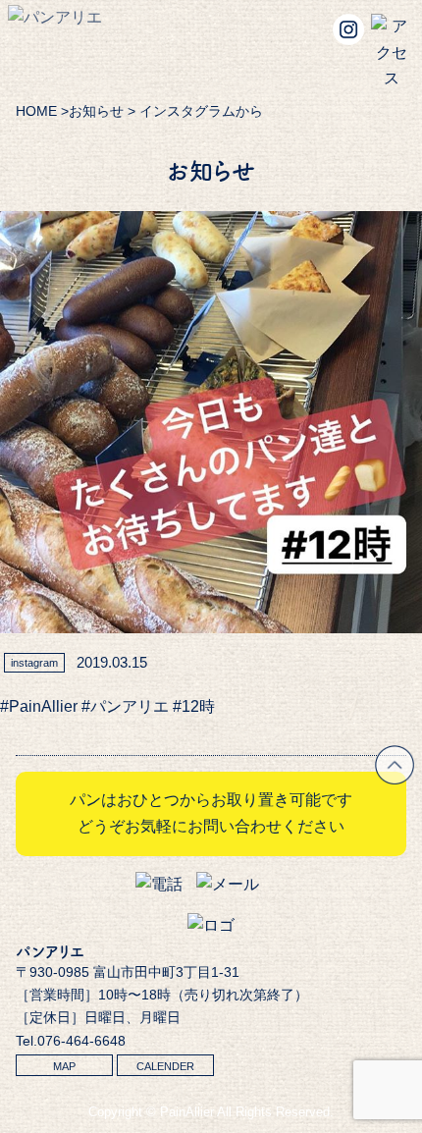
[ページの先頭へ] (394, 779)
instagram (34, 663)
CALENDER (165, 1066)
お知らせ (96, 111)
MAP (64, 1066)
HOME (36, 111)
